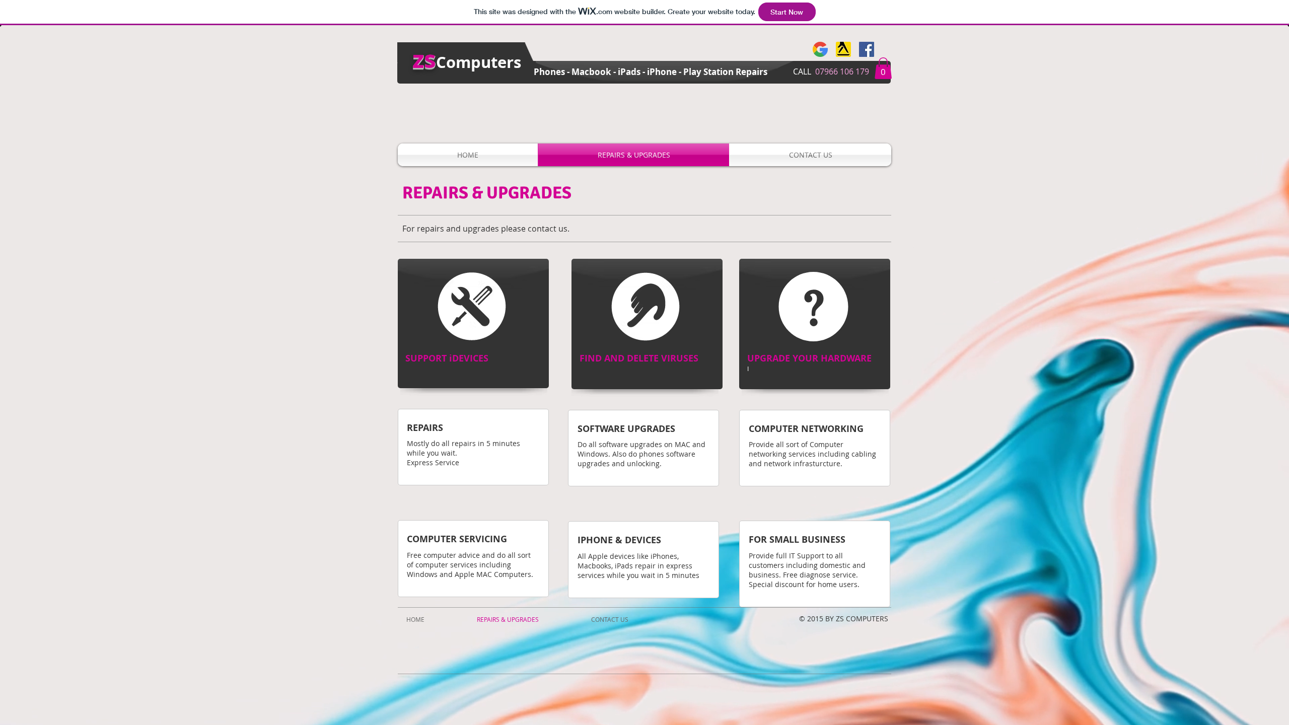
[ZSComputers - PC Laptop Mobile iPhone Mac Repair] (820, 49)
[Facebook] (866, 49)
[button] (883, 68)
